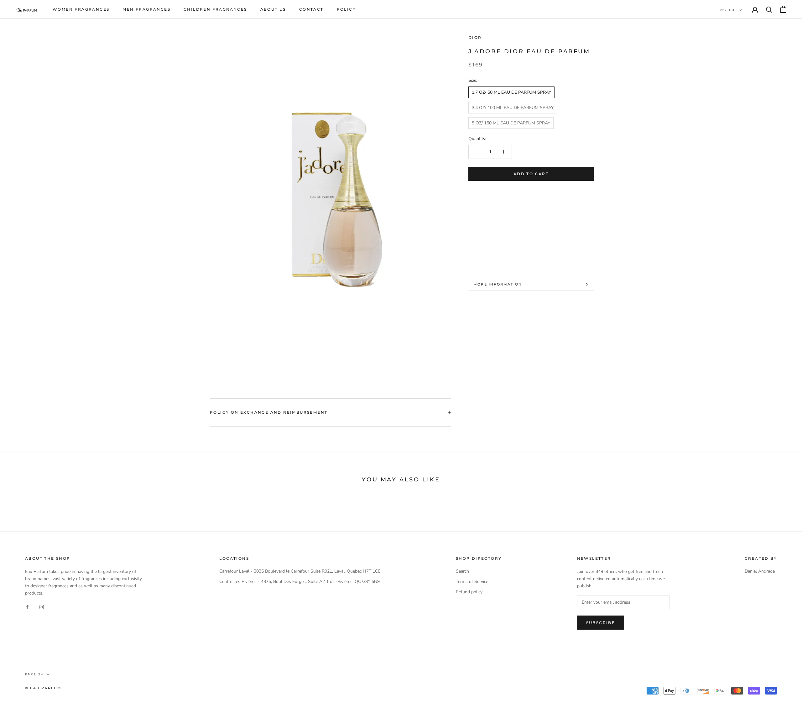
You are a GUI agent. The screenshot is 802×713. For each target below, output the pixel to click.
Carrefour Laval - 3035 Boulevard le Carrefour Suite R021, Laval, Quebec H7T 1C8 (299, 571)
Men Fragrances (146, 9)
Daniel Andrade (760, 571)
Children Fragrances (215, 9)
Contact (311, 9)
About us (273, 9)
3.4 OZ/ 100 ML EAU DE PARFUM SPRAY (513, 108)
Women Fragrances (81, 9)
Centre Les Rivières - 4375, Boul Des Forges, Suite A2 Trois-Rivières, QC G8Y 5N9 (299, 582)
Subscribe (600, 622)
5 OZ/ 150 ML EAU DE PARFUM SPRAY (511, 123)
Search (462, 571)
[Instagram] (41, 606)
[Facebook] (27, 606)
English (726, 10)
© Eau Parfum (43, 688)
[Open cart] (783, 9)
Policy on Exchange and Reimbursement (268, 412)
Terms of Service (472, 582)
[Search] (769, 9)
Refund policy (469, 592)
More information (497, 284)
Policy (346, 9)
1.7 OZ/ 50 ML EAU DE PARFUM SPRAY (511, 92)
